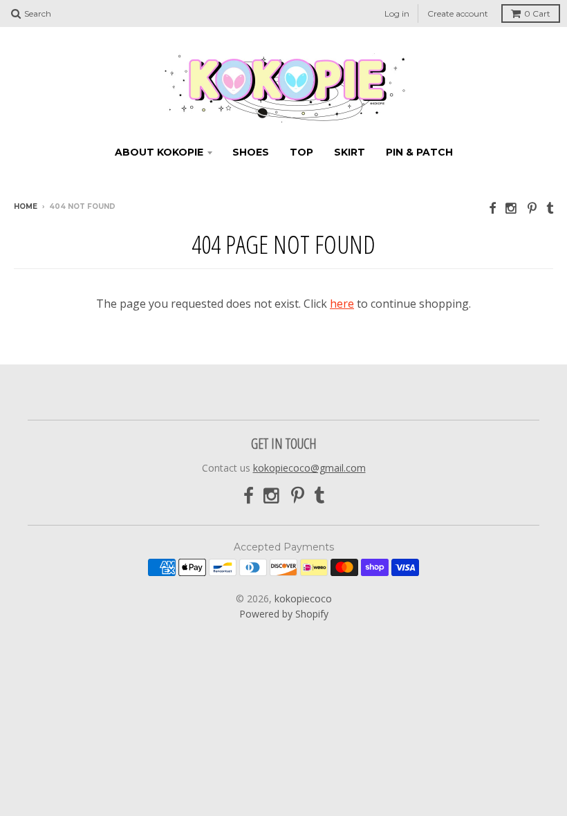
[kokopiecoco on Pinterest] (532, 208)
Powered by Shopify (283, 613)
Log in (396, 13)
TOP (301, 152)
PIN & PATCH (419, 152)
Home (25, 206)
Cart (537, 13)
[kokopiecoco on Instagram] (511, 208)
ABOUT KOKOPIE (159, 152)
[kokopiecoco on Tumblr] (549, 208)
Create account (457, 13)
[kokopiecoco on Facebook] (492, 208)
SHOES (250, 152)
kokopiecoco (303, 598)
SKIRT (349, 152)
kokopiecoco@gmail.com (309, 467)
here (342, 303)
